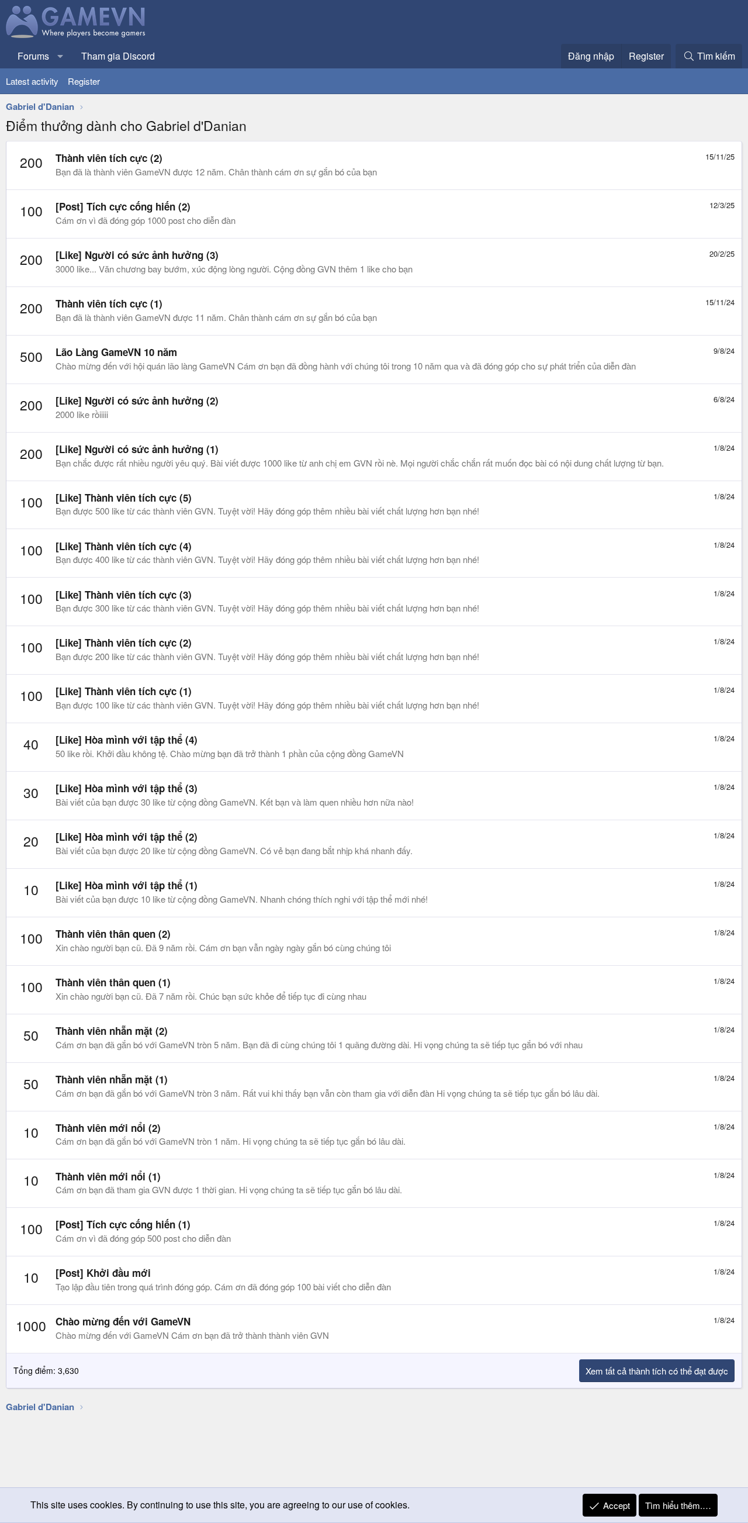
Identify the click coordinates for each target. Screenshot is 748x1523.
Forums (33, 56)
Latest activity (32, 81)
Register (84, 81)
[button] (60, 56)
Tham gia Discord (118, 56)
